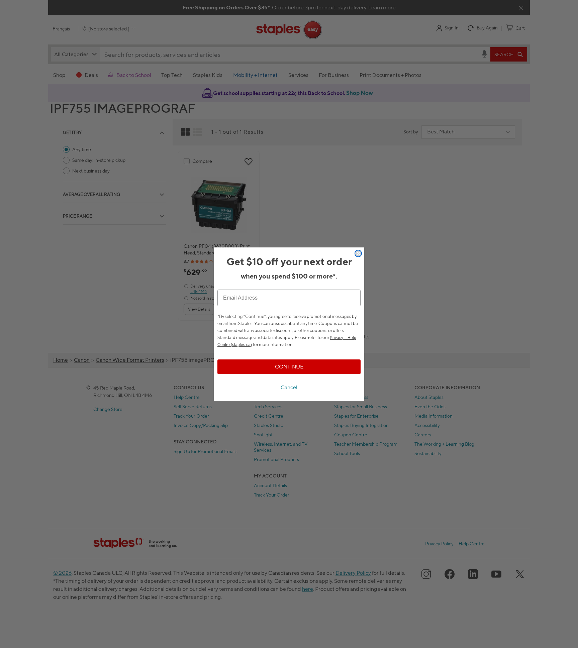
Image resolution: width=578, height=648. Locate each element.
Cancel (289, 387)
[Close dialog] (358, 253)
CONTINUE (289, 366)
